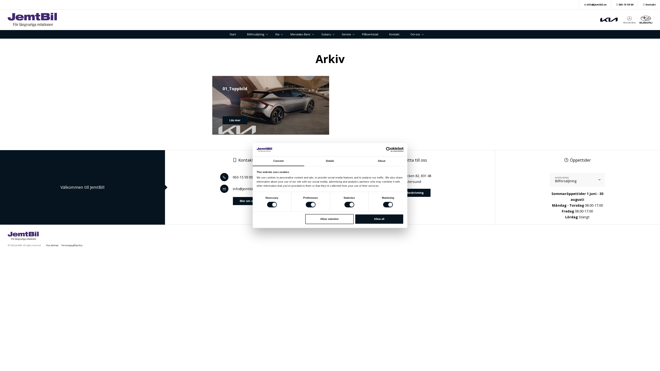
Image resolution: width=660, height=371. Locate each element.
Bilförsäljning (255, 34)
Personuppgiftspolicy (72, 245)
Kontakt (651, 4)
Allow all (379, 218)
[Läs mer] (609, 20)
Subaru (326, 34)
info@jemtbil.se (597, 4)
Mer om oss (248, 201)
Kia (277, 34)
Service (346, 34)
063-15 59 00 (626, 4)
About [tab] (381, 160)
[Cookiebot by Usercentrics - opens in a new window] (388, 149)
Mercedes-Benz (300, 34)
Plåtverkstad (370, 34)
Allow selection (329, 218)
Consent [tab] (278, 160)
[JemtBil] (32, 20)
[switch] (311, 204)
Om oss (415, 34)
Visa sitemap (52, 245)
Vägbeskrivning (412, 193)
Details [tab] (330, 160)
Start (233, 34)
